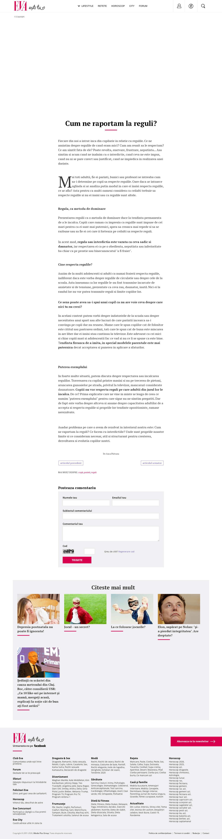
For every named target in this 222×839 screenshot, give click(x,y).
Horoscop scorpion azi (180, 802)
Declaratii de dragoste (75, 769)
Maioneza (152, 769)
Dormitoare (136, 791)
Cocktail (143, 767)
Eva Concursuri (22, 808)
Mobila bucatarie (138, 785)
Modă (94, 758)
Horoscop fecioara (178, 783)
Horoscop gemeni (178, 786)
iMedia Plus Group (41, 833)
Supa (146, 764)
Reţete (134, 758)
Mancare (134, 761)
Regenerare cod (126, 551)
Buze (63, 812)
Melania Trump (80, 791)
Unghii (66, 807)
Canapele (153, 788)
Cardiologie (97, 791)
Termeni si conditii (182, 833)
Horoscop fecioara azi (180, 794)
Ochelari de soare (111, 769)
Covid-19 (154, 812)
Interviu (145, 806)
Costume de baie (108, 764)
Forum (143, 6)
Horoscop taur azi (178, 796)
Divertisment (60, 776)
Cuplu (62, 764)
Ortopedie (107, 793)
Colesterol (123, 785)
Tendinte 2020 (98, 772)
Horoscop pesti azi (178, 810)
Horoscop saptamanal (180, 821)
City (131, 6)
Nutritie (105, 809)
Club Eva (18, 758)
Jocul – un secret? (77, 627)
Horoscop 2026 (176, 761)
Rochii (59, 807)
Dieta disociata (98, 812)
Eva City (17, 819)
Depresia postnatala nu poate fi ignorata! (35, 629)
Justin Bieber (64, 791)
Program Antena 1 (61, 796)
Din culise (135, 806)
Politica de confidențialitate (160, 833)
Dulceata (154, 764)
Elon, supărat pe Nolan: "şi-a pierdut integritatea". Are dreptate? (178, 631)
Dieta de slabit (117, 809)
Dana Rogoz (83, 785)
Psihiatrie (118, 793)
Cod (65, 546)
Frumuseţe (58, 803)
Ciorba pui (153, 772)
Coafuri (56, 809)
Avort (120, 791)
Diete (93, 804)
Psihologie (119, 782)
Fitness (100, 804)
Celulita (71, 812)
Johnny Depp (71, 783)
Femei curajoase (147, 796)
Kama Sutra (58, 767)
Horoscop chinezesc (179, 772)
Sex (85, 764)
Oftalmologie (109, 791)
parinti (87, 472)
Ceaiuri (103, 782)
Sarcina (95, 782)
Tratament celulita (61, 815)
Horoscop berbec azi (179, 818)
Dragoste (56, 761)
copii (80, 472)
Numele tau (70, 497)
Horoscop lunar (177, 777)
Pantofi (121, 764)
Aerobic (112, 806)
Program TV (58, 794)
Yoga (93, 806)
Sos (162, 761)
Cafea (140, 764)
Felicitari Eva (20, 790)
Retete (102, 6)
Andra (72, 788)
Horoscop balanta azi (179, 815)
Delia (79, 788)
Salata (133, 764)
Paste (142, 761)
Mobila (144, 788)
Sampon (56, 812)
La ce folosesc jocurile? (128, 627)
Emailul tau (119, 497)
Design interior (150, 791)
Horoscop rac (175, 780)
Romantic (67, 761)
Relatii (55, 764)
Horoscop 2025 (176, 764)
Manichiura (80, 809)
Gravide (134, 796)
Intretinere (102, 806)
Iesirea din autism (144, 809)
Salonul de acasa (80, 815)
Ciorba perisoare (138, 772)
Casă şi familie (138, 782)
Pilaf (160, 769)
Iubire (69, 764)
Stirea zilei (155, 806)
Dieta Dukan (111, 804)
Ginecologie (97, 785)
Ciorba (149, 761)
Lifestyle (87, 6)
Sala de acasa (110, 815)
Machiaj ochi (82, 812)
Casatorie (78, 764)
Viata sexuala (79, 761)
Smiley (65, 788)
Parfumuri (76, 807)
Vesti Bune (143, 812)
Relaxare (123, 804)
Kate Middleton (76, 780)
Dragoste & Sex (61, 758)
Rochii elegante (99, 767)
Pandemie (135, 815)
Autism (159, 796)
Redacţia (196, 833)
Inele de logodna (116, 767)
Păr (53, 807)
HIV (99, 793)
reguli (94, 472)
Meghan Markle (60, 780)
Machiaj (64, 809)
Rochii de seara (106, 761)
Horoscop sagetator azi (180, 805)
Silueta (110, 812)
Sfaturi (17, 778)
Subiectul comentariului (77, 510)
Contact (206, 833)
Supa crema (154, 767)
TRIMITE (77, 560)
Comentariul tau (73, 524)
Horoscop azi (175, 767)
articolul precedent (71, 463)
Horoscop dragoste (178, 769)
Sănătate (96, 779)
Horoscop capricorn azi (180, 799)
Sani (71, 809)
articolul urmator (152, 463)
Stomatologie (110, 785)
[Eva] (22, 3)
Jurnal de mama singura (153, 793)
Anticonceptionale (100, 788)
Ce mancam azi (144, 775)
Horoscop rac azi (177, 788)
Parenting (135, 793)
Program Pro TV (72, 794)
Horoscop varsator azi (180, 807)
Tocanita (134, 767)
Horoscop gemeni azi (179, 791)
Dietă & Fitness (100, 800)
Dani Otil (56, 788)
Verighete (96, 769)
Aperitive (134, 769)
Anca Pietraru (112, 453)
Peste (156, 761)
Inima (110, 782)
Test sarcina (116, 788)
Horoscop (118, 6)
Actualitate (137, 803)
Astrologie (174, 775)
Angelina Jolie (69, 785)
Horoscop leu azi (177, 813)
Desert (143, 769)
